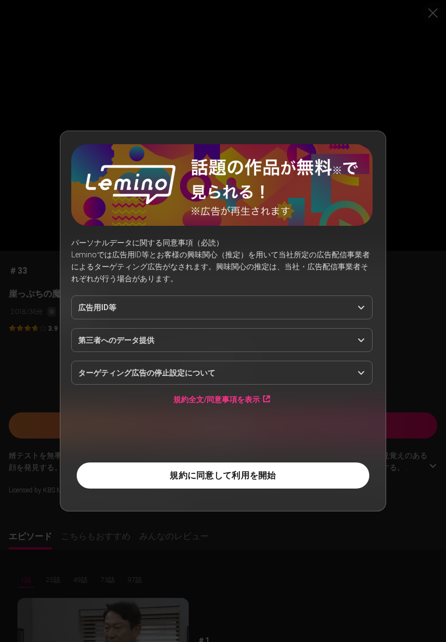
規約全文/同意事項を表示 (217, 399)
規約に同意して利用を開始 (223, 475)
